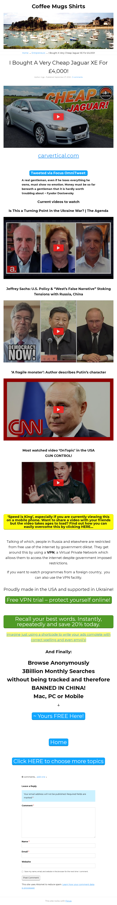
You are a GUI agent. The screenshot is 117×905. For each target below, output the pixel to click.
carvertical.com (58, 155)
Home (58, 742)
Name (25, 841)
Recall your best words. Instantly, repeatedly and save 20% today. (58, 622)
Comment (28, 805)
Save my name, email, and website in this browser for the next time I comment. (56, 871)
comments (77, 77)
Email (25, 851)
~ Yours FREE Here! (58, 716)
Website (26, 862)
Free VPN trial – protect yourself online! (58, 600)
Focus (68, 901)
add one (41, 777)
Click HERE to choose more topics (58, 761)
